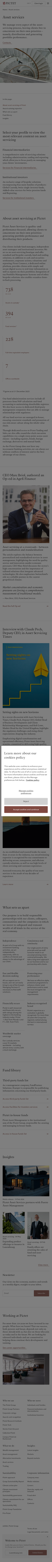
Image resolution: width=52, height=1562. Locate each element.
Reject (26, 801)
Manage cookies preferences (26, 792)
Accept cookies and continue (26, 809)
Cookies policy (32, 780)
